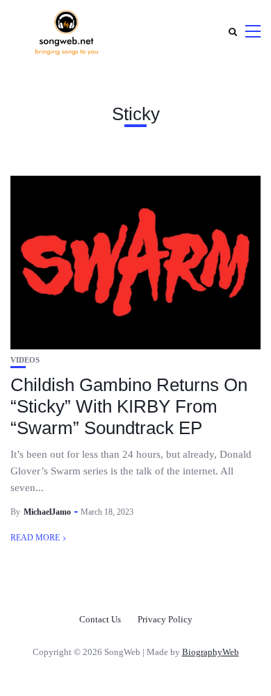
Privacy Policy (165, 619)
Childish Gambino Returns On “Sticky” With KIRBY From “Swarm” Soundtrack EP (128, 406)
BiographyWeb (210, 652)
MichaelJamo (47, 512)
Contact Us (100, 619)
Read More (35, 537)
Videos (25, 360)
